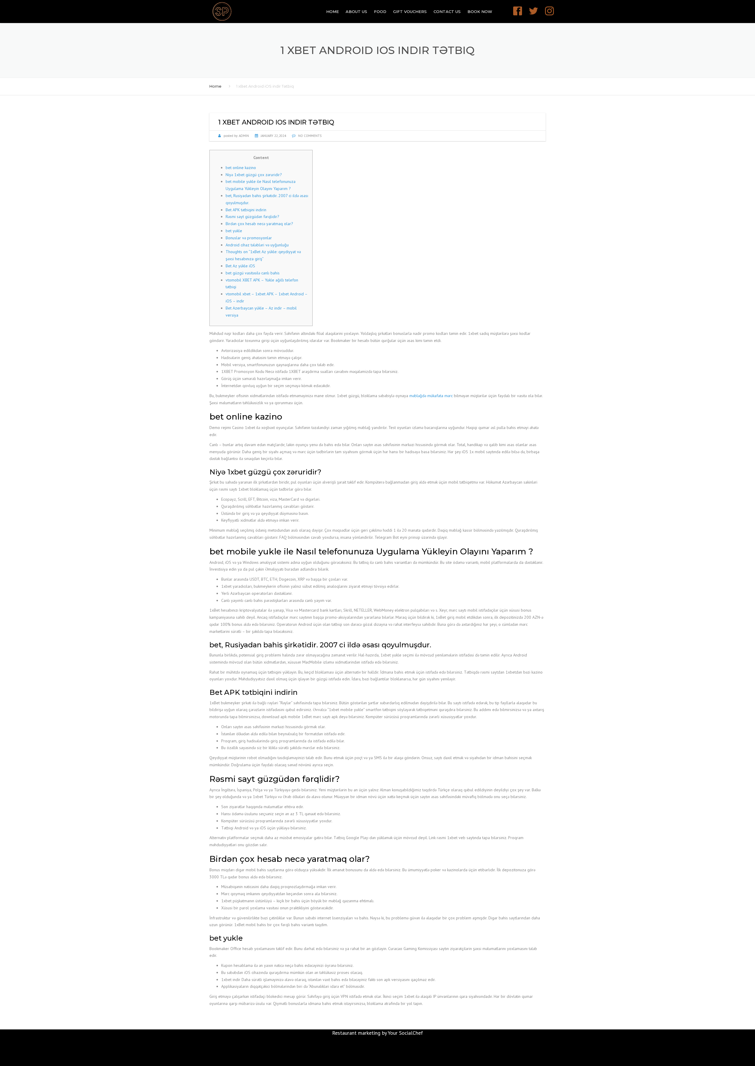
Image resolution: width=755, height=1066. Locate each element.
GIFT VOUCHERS (410, 11)
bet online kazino (241, 167)
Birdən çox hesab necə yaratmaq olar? (259, 223)
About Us (356, 11)
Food (380, 11)
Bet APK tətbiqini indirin (246, 209)
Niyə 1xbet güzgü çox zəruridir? (254, 174)
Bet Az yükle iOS (240, 265)
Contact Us (447, 11)
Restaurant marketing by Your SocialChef (377, 1032)
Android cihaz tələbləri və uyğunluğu (257, 245)
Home (332, 11)
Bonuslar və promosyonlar (249, 237)
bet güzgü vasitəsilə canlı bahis (253, 273)
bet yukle (234, 230)
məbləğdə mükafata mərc (431, 395)
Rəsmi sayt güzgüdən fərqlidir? (252, 216)
